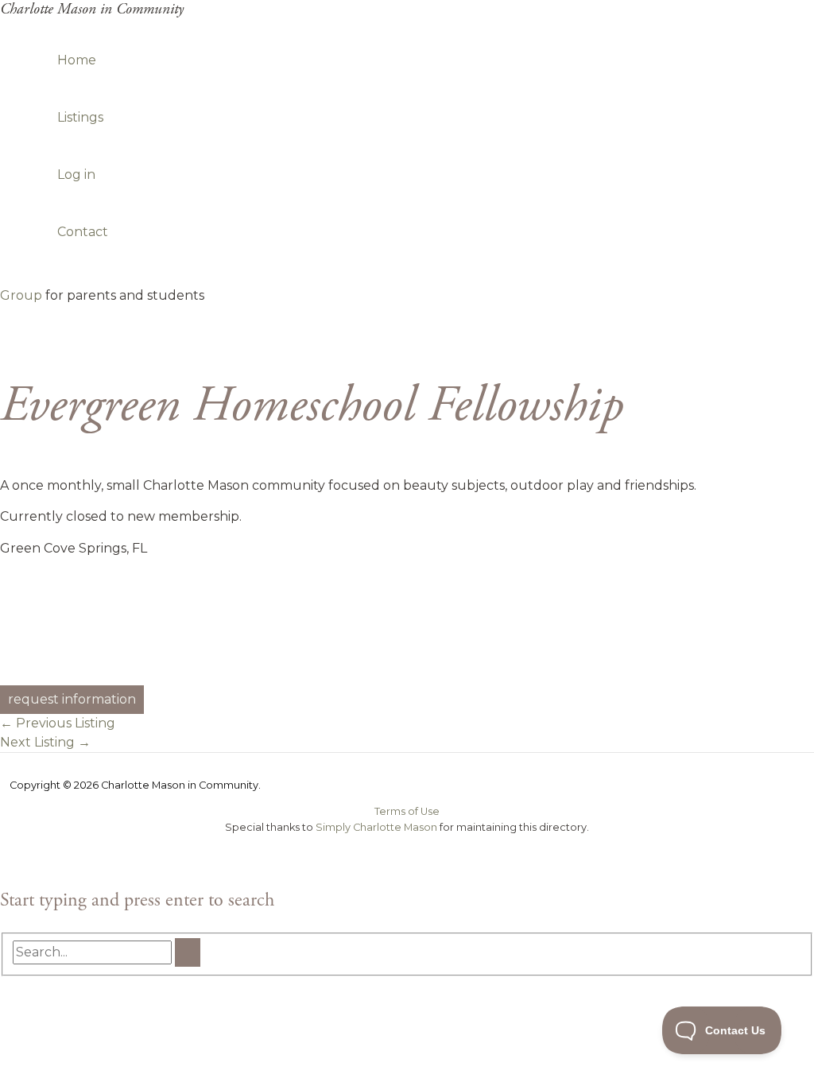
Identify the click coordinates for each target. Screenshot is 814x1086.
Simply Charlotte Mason (376, 827)
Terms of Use (407, 811)
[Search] (187, 952)
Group (21, 295)
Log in (76, 174)
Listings (80, 117)
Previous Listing (57, 723)
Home (76, 60)
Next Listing (45, 742)
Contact (82, 231)
